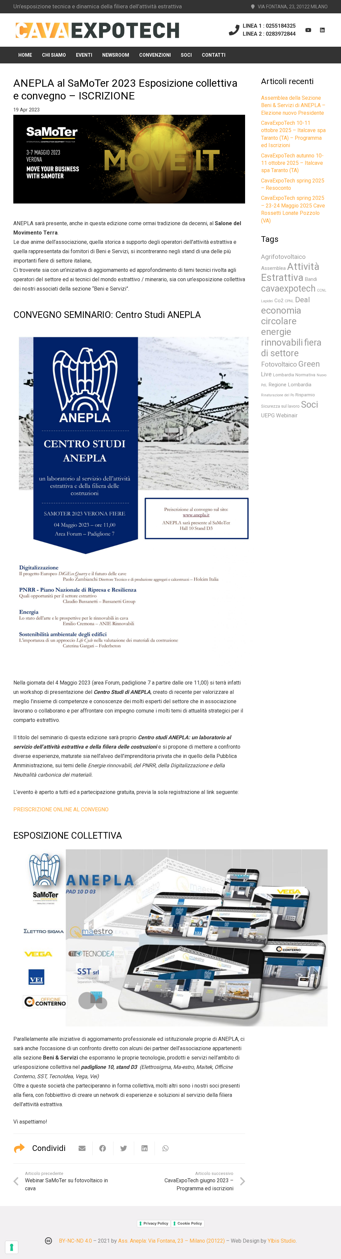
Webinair (287, 415)
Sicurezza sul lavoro (280, 406)
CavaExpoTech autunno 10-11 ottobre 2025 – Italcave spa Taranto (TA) (292, 163)
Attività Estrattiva (290, 272)
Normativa (305, 374)
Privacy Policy (156, 1223)
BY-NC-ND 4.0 (75, 1241)
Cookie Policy (189, 1223)
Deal (302, 299)
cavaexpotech (288, 288)
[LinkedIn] (322, 30)
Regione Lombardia (289, 385)
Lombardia (283, 374)
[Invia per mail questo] (82, 1149)
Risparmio (305, 394)
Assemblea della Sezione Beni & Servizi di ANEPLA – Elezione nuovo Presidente (293, 105)
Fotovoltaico (279, 364)
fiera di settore (291, 348)
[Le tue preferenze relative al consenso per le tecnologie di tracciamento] (11, 1247)
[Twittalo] (124, 1149)
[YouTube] (308, 30)
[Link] (97, 30)
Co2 (278, 301)
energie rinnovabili (282, 337)
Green (309, 364)
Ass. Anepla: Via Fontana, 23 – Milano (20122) (171, 1241)
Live (266, 374)
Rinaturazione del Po (277, 395)
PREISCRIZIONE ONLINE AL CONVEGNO (61, 809)
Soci (309, 404)
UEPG (268, 415)
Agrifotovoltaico (283, 257)
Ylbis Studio (282, 1241)
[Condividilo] (103, 1149)
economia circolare (281, 316)
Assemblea (273, 268)
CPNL (289, 301)
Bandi (311, 279)
